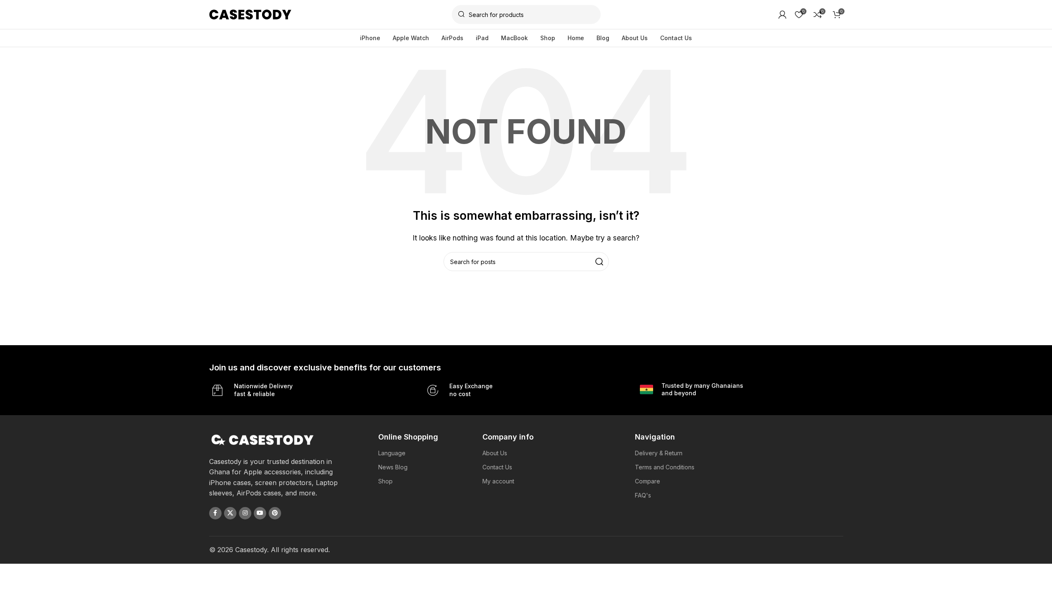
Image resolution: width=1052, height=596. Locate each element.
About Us (494, 453)
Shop (385, 481)
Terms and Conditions (664, 467)
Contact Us (497, 467)
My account (498, 481)
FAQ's (643, 495)
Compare (647, 481)
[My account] (782, 14)
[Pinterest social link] (275, 513)
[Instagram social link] (245, 513)
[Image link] (262, 439)
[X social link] (230, 513)
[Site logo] (250, 14)
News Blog (393, 467)
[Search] (599, 261)
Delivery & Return (658, 453)
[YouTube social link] (260, 513)
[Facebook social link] (215, 513)
